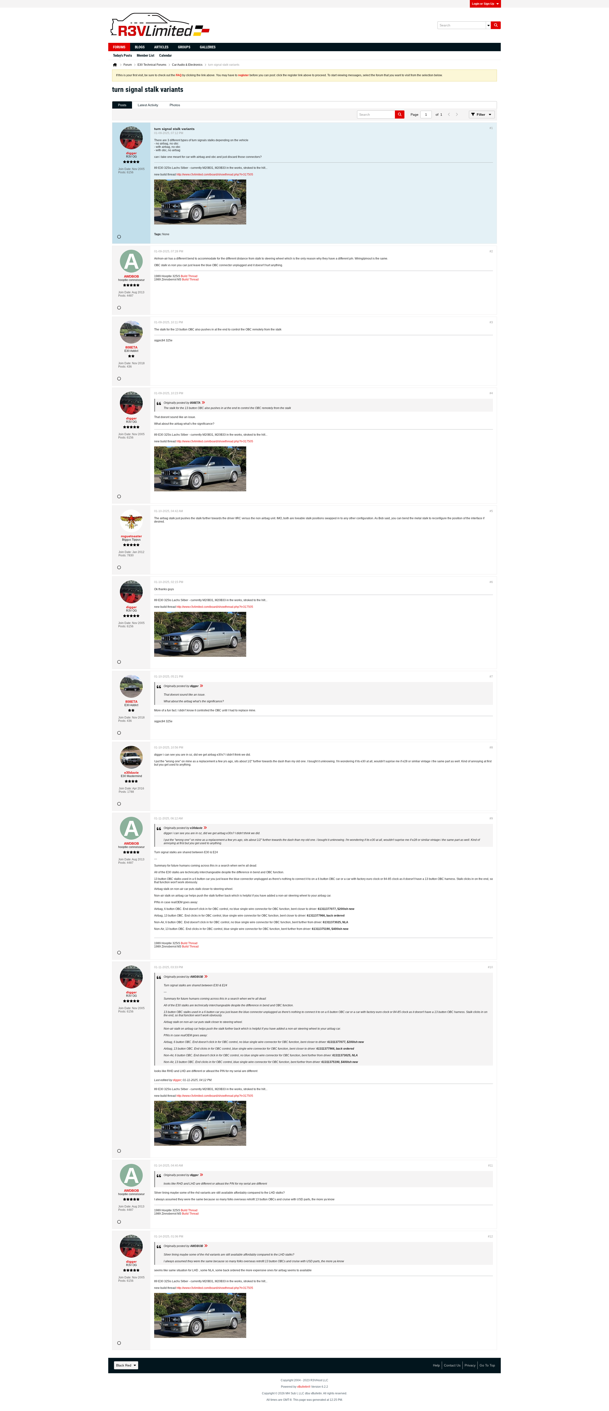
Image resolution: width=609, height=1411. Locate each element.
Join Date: (124, 169)
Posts (122, 105)
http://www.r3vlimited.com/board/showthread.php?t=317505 (215, 174)
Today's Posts (122, 55)
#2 (491, 251)
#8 (491, 747)
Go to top (487, 1365)
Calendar (165, 55)
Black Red (123, 1365)
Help (436, 1365)
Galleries (208, 47)
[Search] (496, 25)
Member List (145, 55)
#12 (490, 1236)
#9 (491, 818)
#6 (491, 582)
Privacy (470, 1365)
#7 (491, 676)
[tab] (122, 105)
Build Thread (189, 276)
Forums (119, 47)
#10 (490, 967)
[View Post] (203, 402)
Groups (184, 47)
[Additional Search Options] (488, 25)
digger (177, 1080)
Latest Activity (148, 105)
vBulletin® (303, 1386)
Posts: (122, 172)
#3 (491, 322)
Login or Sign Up (483, 3)
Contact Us (452, 1365)
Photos (175, 105)
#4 (491, 393)
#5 (491, 511)
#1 (491, 128)
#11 (490, 1165)
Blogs (140, 47)
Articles (161, 47)
